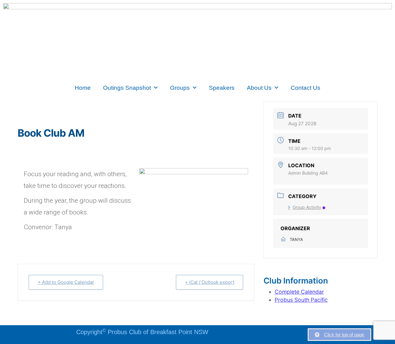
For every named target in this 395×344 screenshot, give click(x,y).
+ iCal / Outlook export (209, 282)
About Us (259, 87)
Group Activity (307, 207)
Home (83, 87)
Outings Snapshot (127, 87)
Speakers (222, 87)
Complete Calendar (299, 291)
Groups (180, 87)
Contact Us (305, 87)
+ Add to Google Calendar (66, 282)
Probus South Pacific (301, 299)
